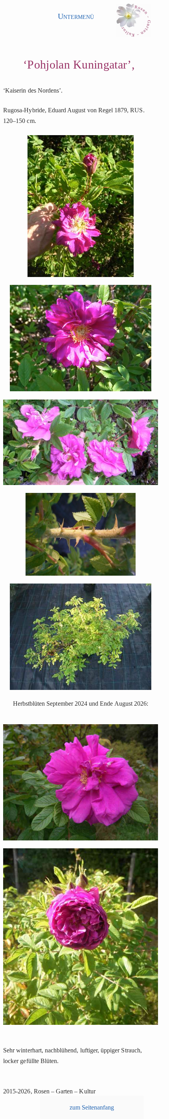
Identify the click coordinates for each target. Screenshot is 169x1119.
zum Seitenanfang (92, 1107)
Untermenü (76, 16)
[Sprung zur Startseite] (133, 22)
